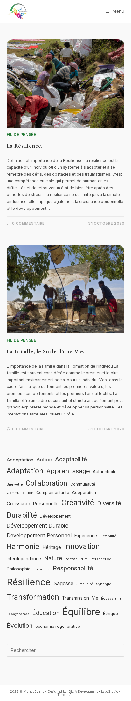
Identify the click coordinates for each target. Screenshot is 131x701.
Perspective (101, 559)
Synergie (103, 584)
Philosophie (19, 568)
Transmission (75, 598)
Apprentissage (68, 471)
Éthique (110, 613)
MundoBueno (34, 691)
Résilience (29, 582)
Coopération (84, 492)
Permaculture (76, 559)
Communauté (82, 484)
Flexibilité (108, 536)
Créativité (77, 502)
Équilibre (81, 611)
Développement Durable (37, 525)
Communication (20, 493)
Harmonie (23, 546)
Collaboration (46, 483)
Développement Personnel (39, 535)
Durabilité (22, 515)
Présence (41, 569)
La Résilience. (24, 146)
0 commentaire (28, 223)
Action (44, 459)
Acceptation (20, 460)
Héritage (51, 547)
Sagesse (63, 583)
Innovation (82, 546)
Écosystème (111, 598)
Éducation (45, 613)
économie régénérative (57, 626)
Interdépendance (24, 558)
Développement (55, 516)
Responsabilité (73, 568)
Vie (95, 598)
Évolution (19, 625)
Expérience (85, 535)
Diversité (109, 502)
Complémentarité (52, 492)
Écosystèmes (18, 614)
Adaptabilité (71, 459)
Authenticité (105, 471)
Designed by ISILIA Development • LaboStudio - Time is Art (84, 693)
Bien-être (15, 484)
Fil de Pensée (21, 134)
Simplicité (84, 584)
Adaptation (25, 470)
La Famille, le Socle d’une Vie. (46, 351)
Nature (53, 558)
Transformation (33, 597)
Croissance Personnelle (33, 503)
